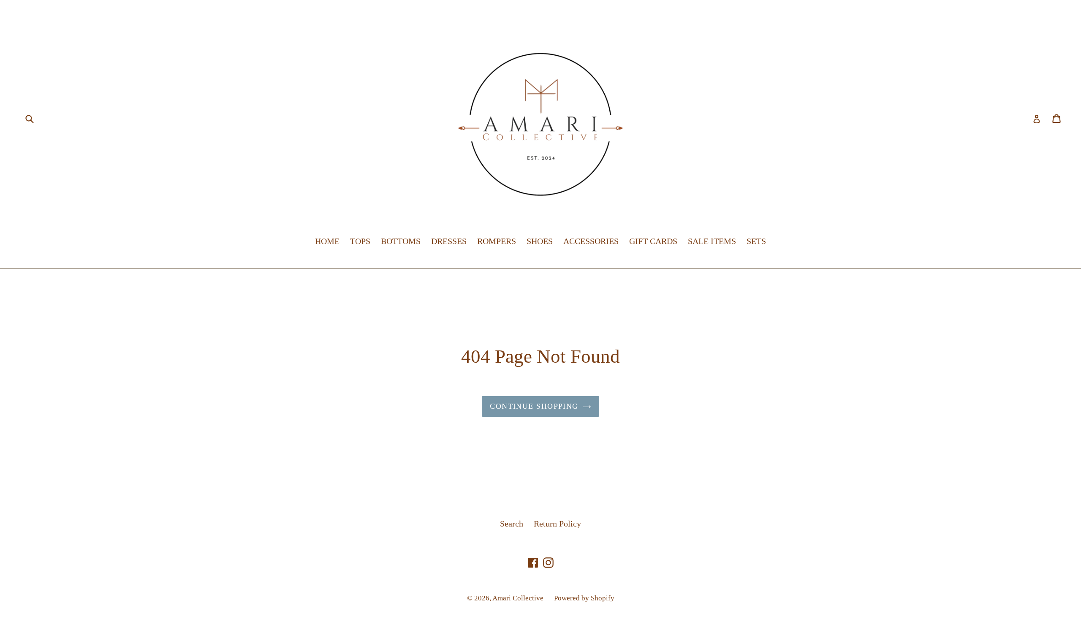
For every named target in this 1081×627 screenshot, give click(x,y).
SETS (756, 241)
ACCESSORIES (591, 241)
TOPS (360, 241)
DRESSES (449, 241)
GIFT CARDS (653, 241)
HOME (327, 241)
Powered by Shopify (584, 598)
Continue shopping (534, 406)
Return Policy (557, 523)
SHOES (540, 241)
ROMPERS (496, 241)
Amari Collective (517, 598)
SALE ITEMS (712, 241)
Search (511, 523)
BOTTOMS (401, 241)
